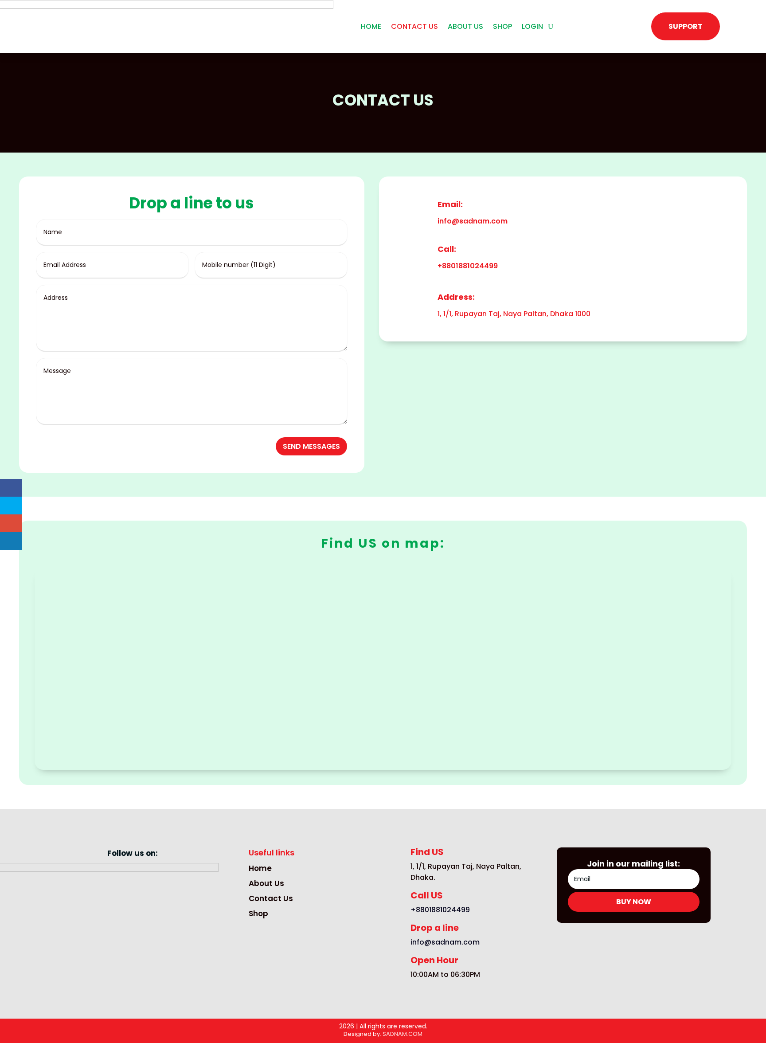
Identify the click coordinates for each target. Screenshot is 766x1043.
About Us (266, 883)
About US (465, 27)
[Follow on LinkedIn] (159, 926)
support (685, 26)
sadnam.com (402, 1034)
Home (371, 27)
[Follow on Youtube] (123, 926)
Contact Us (271, 898)
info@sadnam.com (473, 221)
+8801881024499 (468, 266)
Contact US (414, 27)
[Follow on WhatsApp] (141, 926)
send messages (311, 446)
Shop (502, 27)
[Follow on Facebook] (106, 926)
